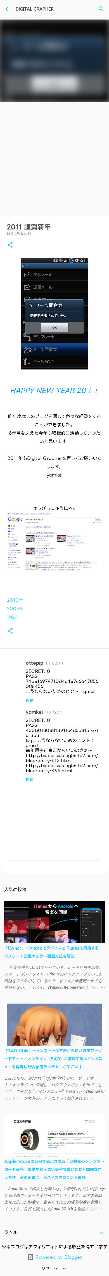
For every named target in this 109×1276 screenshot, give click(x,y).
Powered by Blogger (58, 1257)
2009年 (15, 608)
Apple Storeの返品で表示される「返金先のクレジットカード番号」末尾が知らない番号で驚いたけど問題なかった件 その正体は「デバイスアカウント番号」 (54, 1169)
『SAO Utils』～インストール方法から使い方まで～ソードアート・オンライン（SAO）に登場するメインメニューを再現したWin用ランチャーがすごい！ (53, 1058)
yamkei (34, 711)
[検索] (101, 9)
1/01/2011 (54, 663)
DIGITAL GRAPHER (35, 8)
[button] (10, 245)
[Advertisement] (54, 159)
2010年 (15, 600)
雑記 (12, 617)
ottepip (34, 662)
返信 (30, 700)
